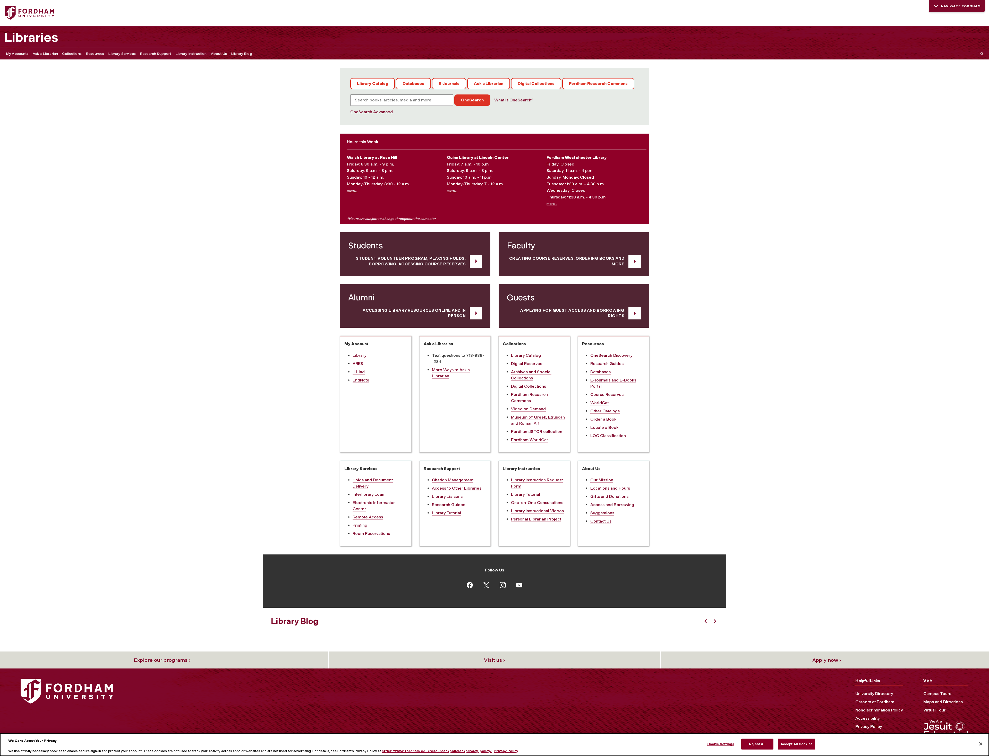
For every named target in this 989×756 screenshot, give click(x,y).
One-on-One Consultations (537, 502)
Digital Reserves (526, 363)
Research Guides (607, 363)
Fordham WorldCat (529, 439)
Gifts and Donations (609, 496)
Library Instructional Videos (537, 510)
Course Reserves (607, 394)
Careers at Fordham (874, 701)
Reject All (757, 744)
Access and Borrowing (612, 504)
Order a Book (603, 419)
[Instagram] (503, 584)
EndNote (361, 380)
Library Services (122, 53)
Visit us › (494, 660)
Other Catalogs (605, 411)
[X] (486, 584)
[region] (494, 744)
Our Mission (601, 479)
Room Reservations (371, 533)
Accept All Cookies (796, 744)
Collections (72, 53)
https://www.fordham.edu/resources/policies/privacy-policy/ (437, 751)
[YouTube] (519, 584)
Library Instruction (191, 53)
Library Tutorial (446, 512)
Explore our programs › (162, 660)
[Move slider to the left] (706, 621)
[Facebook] (470, 584)
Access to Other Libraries (456, 488)
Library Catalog (372, 83)
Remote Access (368, 517)
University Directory (874, 693)
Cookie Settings (720, 744)
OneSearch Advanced (371, 111)
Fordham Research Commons (598, 83)
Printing (360, 525)
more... (352, 190)
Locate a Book (604, 427)
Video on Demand (528, 408)
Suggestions (602, 512)
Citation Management (452, 479)
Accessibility (867, 718)
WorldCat (599, 402)
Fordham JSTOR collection (536, 431)
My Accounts (17, 53)
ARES (358, 363)
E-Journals (449, 83)
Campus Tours (937, 693)
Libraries (31, 37)
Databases (413, 83)
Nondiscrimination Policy (879, 710)
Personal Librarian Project (536, 519)
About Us (219, 53)
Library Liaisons (447, 496)
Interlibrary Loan (368, 494)
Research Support (155, 53)
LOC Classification (608, 435)
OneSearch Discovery (611, 355)
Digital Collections (536, 83)
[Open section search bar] (981, 53)
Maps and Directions (943, 701)
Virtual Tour (934, 710)
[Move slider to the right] (715, 621)
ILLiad (359, 371)
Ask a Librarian (45, 53)
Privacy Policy (868, 726)
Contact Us (600, 521)
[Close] (980, 744)
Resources (95, 53)
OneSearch (472, 100)
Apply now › (826, 660)
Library (359, 355)
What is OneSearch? (513, 100)
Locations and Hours (610, 488)
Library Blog (241, 53)
